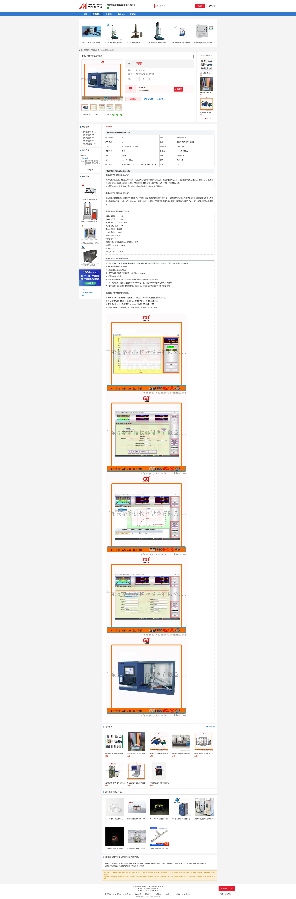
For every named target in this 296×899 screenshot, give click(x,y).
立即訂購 (159, 99)
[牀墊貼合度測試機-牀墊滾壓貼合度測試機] (206, 104)
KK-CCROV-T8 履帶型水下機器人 (160, 819)
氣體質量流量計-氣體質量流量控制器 (211, 93)
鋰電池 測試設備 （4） (90, 132)
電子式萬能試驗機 (199, 863)
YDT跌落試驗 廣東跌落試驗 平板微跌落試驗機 (118, 43)
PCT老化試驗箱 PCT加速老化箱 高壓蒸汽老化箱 (186, 819)
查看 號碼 (85, 158)
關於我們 (108, 894)
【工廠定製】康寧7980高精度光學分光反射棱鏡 (119, 848)
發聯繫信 (133, 99)
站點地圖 (138, 894)
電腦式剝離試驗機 (125, 863)
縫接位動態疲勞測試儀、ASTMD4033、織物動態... (142, 819)
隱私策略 (148, 894)
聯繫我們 (118, 894)
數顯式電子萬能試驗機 (170, 863)
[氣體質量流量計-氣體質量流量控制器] (206, 84)
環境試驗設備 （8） (89, 138)
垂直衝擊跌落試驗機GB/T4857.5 (159, 43)
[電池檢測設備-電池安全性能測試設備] (206, 65)
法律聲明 (168, 894)
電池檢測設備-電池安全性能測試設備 (211, 73)
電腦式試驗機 (138, 863)
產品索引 (84, 289)
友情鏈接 (187, 894)
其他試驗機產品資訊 (139, 886)
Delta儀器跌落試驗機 (133, 43)
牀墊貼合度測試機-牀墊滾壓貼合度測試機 (212, 112)
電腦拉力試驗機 (124, 866)
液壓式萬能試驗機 (111, 866)
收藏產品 (87, 115)
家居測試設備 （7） (89, 135)
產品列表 (86, 50)
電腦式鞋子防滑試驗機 (151, 889)
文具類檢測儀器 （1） (89, 144)
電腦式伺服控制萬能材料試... (90, 221)
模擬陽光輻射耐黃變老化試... (90, 243)
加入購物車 (148, 99)
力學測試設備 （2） (89, 141)
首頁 (80, 50)
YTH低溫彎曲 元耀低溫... (88, 265)
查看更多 (90, 170)
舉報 (97, 115)
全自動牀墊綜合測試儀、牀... (90, 200)
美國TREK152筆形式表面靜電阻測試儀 (93, 43)
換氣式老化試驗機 (137, 866)
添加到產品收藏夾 (87, 293)
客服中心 (128, 894)
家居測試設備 (95, 50)
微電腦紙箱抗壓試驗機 (152, 863)
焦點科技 (151, 897)
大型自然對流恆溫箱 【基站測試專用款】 (139, 848)
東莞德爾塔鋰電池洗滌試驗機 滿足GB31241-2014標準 (211, 43)
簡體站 (178, 894)
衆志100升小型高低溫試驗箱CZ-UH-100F (207, 819)
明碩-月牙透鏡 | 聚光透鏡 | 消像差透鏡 (117, 819)
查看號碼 (178, 89)
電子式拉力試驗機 (185, 863)
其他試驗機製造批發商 (156, 886)
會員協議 (158, 894)
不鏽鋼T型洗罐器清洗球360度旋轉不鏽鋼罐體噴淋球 (166, 848)
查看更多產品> (210, 727)
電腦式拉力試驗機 (111, 863)
